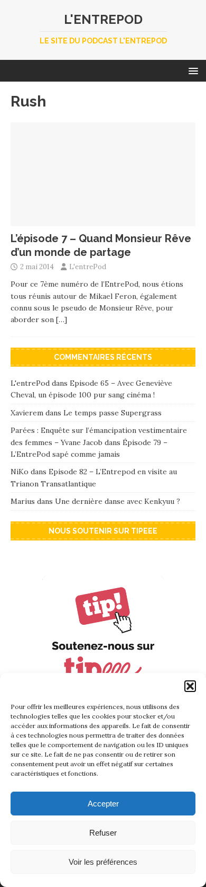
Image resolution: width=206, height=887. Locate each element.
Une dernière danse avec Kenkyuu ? (117, 501)
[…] (61, 319)
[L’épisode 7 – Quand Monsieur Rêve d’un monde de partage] (103, 220)
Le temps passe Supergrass (112, 413)
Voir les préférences (103, 861)
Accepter (103, 803)
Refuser (103, 832)
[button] (190, 686)
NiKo (20, 471)
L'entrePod (87, 266)
